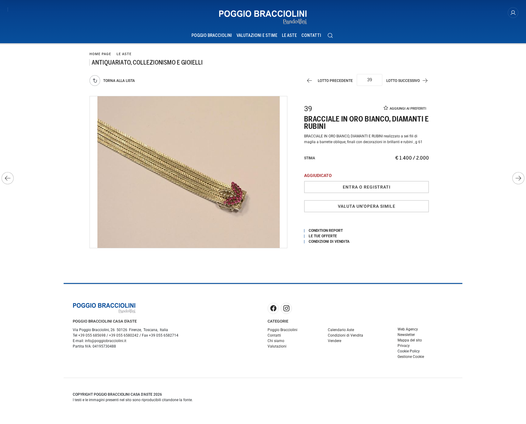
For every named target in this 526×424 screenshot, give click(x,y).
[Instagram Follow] (286, 308)
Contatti (311, 35)
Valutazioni (277, 346)
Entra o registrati (367, 187)
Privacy (404, 346)
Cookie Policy (409, 351)
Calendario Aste (341, 330)
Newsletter (406, 335)
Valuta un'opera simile (366, 206)
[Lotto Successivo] (518, 178)
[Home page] (263, 17)
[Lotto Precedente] (8, 178)
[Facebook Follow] (273, 308)
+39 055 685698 (92, 335)
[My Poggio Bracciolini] (513, 12)
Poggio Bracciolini (211, 35)
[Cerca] (330, 35)
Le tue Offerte (323, 236)
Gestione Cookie (411, 357)
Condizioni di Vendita (345, 335)
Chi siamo (276, 341)
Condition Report (326, 230)
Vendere (334, 341)
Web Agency (408, 329)
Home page (100, 54)
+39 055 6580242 (124, 335)
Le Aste (289, 35)
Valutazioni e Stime (257, 35)
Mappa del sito (410, 340)
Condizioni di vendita (329, 241)
